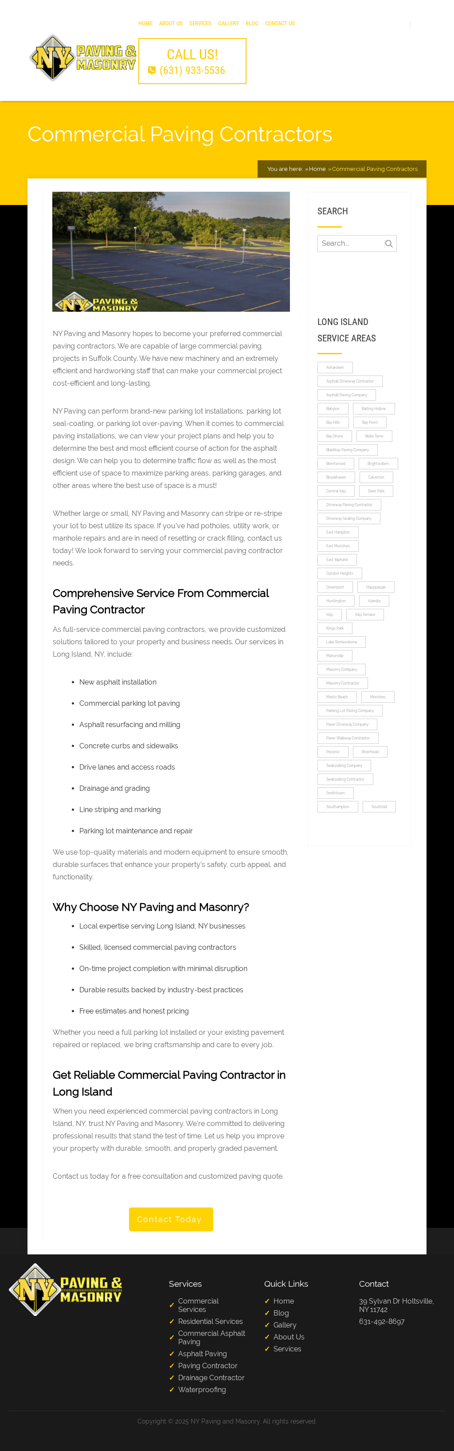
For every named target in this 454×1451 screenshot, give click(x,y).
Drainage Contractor (211, 1378)
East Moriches (338, 546)
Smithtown (335, 793)
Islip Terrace (365, 614)
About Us (171, 23)
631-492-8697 (382, 1321)
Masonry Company (341, 669)
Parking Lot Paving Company (350, 710)
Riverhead (370, 752)
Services (200, 23)
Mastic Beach (337, 697)
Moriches (378, 697)
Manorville (335, 656)
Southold (379, 807)
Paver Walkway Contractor (348, 738)
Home (145, 23)
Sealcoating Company (344, 765)
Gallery (228, 23)
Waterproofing (202, 1389)
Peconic (333, 752)
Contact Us (280, 23)
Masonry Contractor (342, 683)
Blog (252, 23)
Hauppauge (376, 587)
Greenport (335, 587)
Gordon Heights (339, 573)
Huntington (336, 601)
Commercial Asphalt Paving (211, 1337)
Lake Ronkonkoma (341, 642)
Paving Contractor (208, 1366)
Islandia (374, 601)
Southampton (337, 807)
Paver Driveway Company (347, 724)
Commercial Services (198, 1305)
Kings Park (335, 628)
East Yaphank (337, 559)
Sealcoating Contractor (345, 779)
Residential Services (210, 1321)
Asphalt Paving (202, 1354)
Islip (329, 614)
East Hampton (338, 532)
